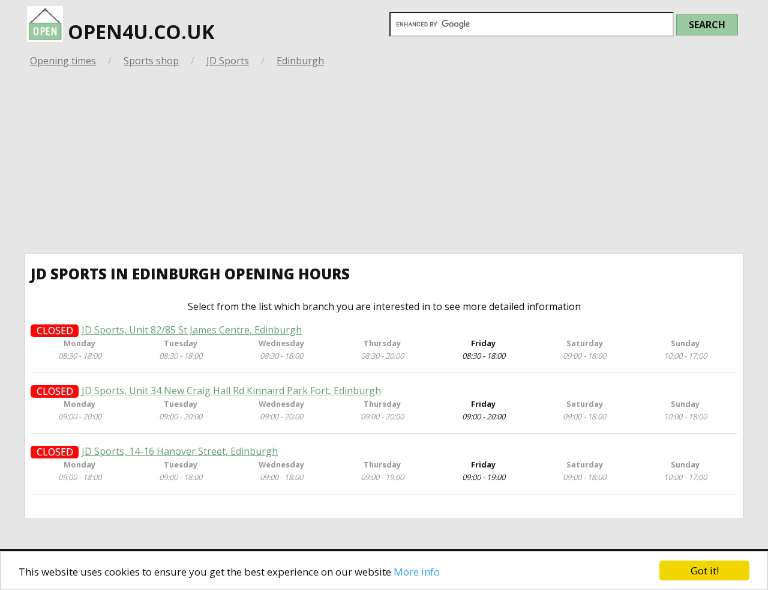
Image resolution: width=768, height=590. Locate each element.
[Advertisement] (384, 163)
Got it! (705, 570)
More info (417, 572)
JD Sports (227, 60)
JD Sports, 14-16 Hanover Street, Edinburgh (180, 451)
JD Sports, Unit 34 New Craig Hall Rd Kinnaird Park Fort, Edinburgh (231, 391)
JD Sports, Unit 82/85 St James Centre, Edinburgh (192, 330)
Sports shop (151, 60)
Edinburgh (300, 60)
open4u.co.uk (138, 31)
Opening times (63, 60)
